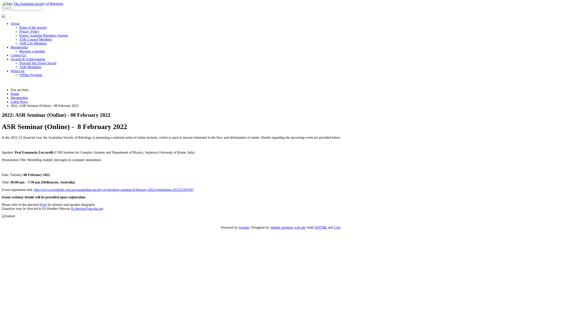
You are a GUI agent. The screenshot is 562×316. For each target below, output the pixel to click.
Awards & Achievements (28, 59)
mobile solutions (282, 227)
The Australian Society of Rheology (38, 3)
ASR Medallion (30, 67)
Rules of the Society (33, 27)
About (15, 23)
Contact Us (18, 55)
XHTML (321, 227)
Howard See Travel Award (37, 63)
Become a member (32, 51)
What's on (17, 71)
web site (300, 227)
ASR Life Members (33, 43)
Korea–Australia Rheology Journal (43, 35)
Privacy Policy (29, 31)
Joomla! (244, 227)
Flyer (43, 204)
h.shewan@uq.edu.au (87, 208)
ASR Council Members (35, 39)
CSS (337, 227)
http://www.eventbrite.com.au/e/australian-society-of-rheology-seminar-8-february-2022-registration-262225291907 (114, 190)
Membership (19, 47)
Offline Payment (30, 75)
